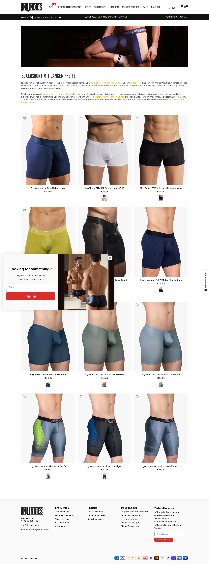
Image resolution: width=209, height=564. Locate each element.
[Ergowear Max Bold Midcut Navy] (48, 150)
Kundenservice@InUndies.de (35, 529)
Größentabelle (62, 522)
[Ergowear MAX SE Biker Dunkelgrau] (104, 428)
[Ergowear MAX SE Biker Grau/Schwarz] (161, 428)
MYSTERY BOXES (130, 7)
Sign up (30, 296)
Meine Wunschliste (130, 526)
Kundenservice (62, 511)
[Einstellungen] (173, 7)
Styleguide (60, 526)
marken (114, 7)
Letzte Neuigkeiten (96, 515)
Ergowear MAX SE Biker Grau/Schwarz (161, 466)
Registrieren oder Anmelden (134, 511)
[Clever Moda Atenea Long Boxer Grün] (48, 242)
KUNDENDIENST (172, 17)
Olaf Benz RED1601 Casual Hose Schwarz (160, 188)
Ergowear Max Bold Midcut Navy (48, 188)
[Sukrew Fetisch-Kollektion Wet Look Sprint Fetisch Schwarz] (104, 242)
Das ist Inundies (95, 511)
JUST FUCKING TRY (163, 540)
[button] (185, 7)
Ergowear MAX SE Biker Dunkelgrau (104, 466)
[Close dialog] (110, 257)
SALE (145, 7)
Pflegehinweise (62, 519)
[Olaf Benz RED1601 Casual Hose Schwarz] (161, 150)
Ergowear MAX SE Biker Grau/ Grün (48, 466)
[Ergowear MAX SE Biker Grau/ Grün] (48, 428)
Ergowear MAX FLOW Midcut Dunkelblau (161, 280)
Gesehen (25, 17)
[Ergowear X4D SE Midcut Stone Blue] (161, 336)
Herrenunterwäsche (69, 7)
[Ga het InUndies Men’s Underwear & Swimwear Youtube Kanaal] (60, 17)
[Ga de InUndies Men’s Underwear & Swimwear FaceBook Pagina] (51, 17)
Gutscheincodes (96, 519)
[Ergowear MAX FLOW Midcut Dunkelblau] (161, 242)
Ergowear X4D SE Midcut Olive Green (104, 374)
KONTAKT (184, 17)
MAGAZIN (156, 7)
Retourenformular (129, 519)
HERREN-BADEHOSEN (95, 7)
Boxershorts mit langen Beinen (106, 82)
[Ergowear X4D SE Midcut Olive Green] (104, 336)
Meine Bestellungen (130, 522)
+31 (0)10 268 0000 (30, 525)
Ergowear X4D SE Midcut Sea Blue (48, 374)
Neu (52, 6)
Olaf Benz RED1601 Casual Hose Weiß (104, 188)
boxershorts (135, 82)
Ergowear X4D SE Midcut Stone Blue (161, 374)
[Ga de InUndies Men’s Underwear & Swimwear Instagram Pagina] (55, 17)
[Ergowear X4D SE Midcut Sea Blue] (48, 336)
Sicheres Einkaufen (64, 515)
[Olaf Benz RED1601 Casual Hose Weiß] (104, 150)
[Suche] (168, 7)
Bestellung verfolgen (131, 515)
